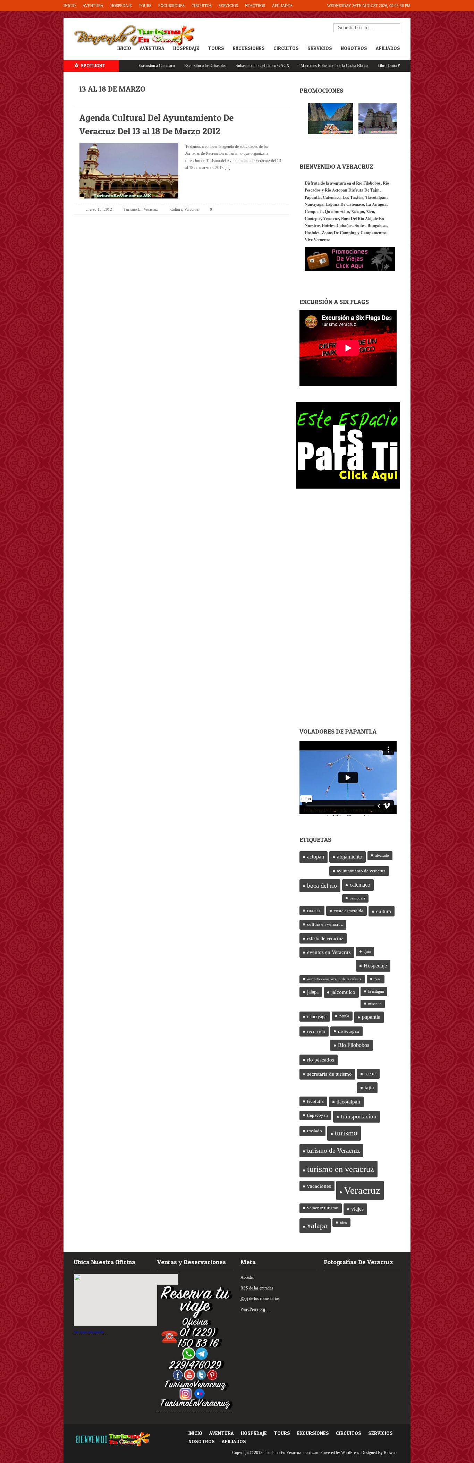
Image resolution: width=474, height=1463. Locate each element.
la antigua (376, 991)
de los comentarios (260, 1298)
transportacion (358, 1116)
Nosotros (255, 5)
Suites (360, 225)
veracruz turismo (322, 1208)
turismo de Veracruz (333, 1150)
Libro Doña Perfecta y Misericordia (369, 65)
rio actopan (348, 1031)
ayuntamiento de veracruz (361, 870)
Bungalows (377, 225)
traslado (314, 1130)
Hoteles (328, 225)
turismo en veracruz (340, 1169)
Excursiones (171, 5)
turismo (346, 1133)
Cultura (176, 209)
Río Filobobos (368, 183)
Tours (145, 5)
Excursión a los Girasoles (167, 65)
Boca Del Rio (352, 218)
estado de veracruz (325, 938)
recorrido (316, 1031)
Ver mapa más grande (88, 1332)
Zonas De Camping (339, 233)
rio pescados (320, 1060)
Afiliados (282, 5)
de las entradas (256, 1288)
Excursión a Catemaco (119, 65)
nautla (344, 1016)
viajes (357, 1209)
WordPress (350, 1452)
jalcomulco (343, 992)
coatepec (314, 910)
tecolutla (315, 1101)
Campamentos (374, 233)
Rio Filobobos (353, 1045)
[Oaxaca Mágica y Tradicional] (381, 118)
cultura (383, 911)
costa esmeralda (348, 910)
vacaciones (319, 1186)
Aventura (93, 5)
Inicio (70, 5)
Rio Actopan (336, 190)
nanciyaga (317, 1016)
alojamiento (349, 857)
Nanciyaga (314, 204)
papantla (371, 1017)
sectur (370, 1073)
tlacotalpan (348, 1102)
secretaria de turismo (329, 1074)
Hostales (312, 233)
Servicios (228, 5)
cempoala (357, 898)
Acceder (247, 1277)
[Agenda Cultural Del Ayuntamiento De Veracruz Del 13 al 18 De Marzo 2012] (272, 115)
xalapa (317, 1225)
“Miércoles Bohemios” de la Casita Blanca (295, 65)
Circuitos (202, 5)
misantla (374, 1004)
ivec (377, 979)
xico (343, 1222)
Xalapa (357, 211)
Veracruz (191, 209)
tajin (369, 1087)
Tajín (375, 190)
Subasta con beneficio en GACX (225, 65)
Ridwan (390, 1452)
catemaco (360, 885)
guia (367, 951)
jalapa (313, 992)
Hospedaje (121, 5)
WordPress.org (252, 1309)
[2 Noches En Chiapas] (330, 118)
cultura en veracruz (325, 924)
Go (395, 28)
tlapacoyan (317, 1115)
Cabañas (345, 225)
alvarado (382, 855)
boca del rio (322, 885)
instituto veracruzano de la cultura (334, 979)
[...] (226, 167)
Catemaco (331, 197)
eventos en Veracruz (329, 952)
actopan (315, 857)
